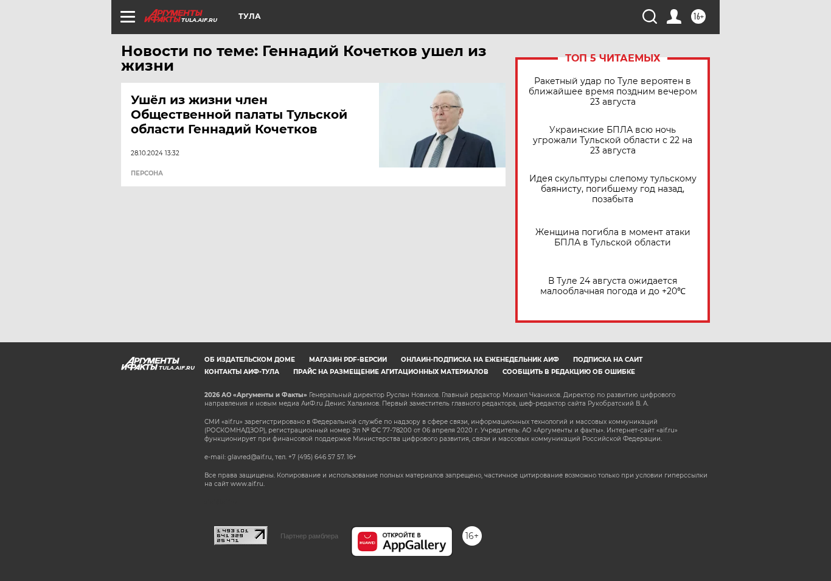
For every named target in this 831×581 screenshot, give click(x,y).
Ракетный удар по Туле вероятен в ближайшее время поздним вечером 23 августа (613, 91)
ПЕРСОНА (147, 174)
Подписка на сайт (607, 360)
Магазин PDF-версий (348, 360)
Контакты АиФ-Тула (241, 372)
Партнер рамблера (309, 536)
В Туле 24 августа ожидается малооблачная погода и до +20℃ (613, 286)
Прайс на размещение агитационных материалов (391, 372)
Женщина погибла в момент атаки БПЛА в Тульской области (612, 237)
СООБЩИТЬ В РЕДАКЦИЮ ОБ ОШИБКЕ (568, 372)
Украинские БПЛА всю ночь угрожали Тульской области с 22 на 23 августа (612, 140)
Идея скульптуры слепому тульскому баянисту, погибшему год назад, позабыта (613, 189)
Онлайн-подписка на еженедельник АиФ (480, 360)
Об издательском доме (249, 360)
